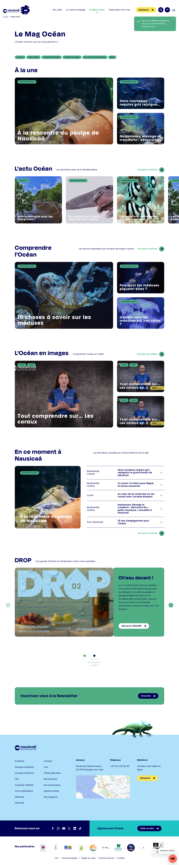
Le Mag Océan (97, 10)
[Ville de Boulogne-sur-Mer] (131, 847)
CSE (17, 779)
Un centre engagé (75, 10)
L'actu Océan (33, 57)
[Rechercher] (160, 9)
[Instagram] (58, 828)
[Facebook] (52, 828)
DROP (112, 57)
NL (167, 15)
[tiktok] (80, 828)
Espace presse (51, 791)
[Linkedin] (74, 828)
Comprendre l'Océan (52, 57)
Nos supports (50, 797)
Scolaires (19, 761)
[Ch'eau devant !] (85, 655)
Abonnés (19, 803)
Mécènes (19, 797)
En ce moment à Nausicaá (94, 57)
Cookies (121, 858)
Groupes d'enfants (24, 773)
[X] (69, 828)
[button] (170, 605)
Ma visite (57, 10)
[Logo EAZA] (93, 847)
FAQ (46, 767)
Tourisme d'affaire (24, 785)
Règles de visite (88, 858)
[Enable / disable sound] (173, 10)
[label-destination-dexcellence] (42, 847)
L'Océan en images (72, 57)
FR (167, 10)
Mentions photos (106, 858)
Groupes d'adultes (24, 767)
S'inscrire (146, 696)
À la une (20, 57)
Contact (48, 761)
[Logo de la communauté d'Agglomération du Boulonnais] (118, 847)
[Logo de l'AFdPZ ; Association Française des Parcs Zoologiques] (80, 847)
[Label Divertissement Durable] (55, 847)
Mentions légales (70, 858)
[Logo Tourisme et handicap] (68, 847)
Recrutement (50, 779)
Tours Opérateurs (24, 791)
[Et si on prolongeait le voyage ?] (94, 655)
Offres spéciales (52, 773)
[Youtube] (63, 828)
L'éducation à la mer (119, 10)
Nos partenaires (52, 785)
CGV (56, 858)
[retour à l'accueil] (16, 10)
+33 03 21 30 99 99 (119, 766)
